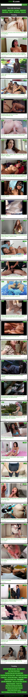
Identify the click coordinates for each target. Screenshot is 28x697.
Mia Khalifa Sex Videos (21, 675)
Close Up (23, 12)
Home (5, 695)
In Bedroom (4, 677)
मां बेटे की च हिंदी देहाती (21, 692)
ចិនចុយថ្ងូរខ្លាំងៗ (20, 679)
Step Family (5, 12)
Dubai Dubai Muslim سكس (14, 690)
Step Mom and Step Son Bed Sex (14, 685)
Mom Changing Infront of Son (9, 692)
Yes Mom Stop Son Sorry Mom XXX (14, 673)
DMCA (13, 695)
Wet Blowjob (17, 12)
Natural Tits (10, 10)
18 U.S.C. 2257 (20, 695)
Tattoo (11, 12)
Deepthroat (23, 10)
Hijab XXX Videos (23, 677)
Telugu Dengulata (11, 683)
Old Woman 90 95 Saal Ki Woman (14, 688)
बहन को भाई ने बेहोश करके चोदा (9, 669)
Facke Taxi (19, 683)
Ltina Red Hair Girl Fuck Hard (8, 675)
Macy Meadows (21, 669)
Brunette (4, 10)
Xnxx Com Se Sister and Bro (20, 681)
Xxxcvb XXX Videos (12, 677)
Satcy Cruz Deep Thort (10, 679)
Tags (9, 695)
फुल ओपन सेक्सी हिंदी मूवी (6, 681)
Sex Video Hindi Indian (14, 671)
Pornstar (17, 10)
